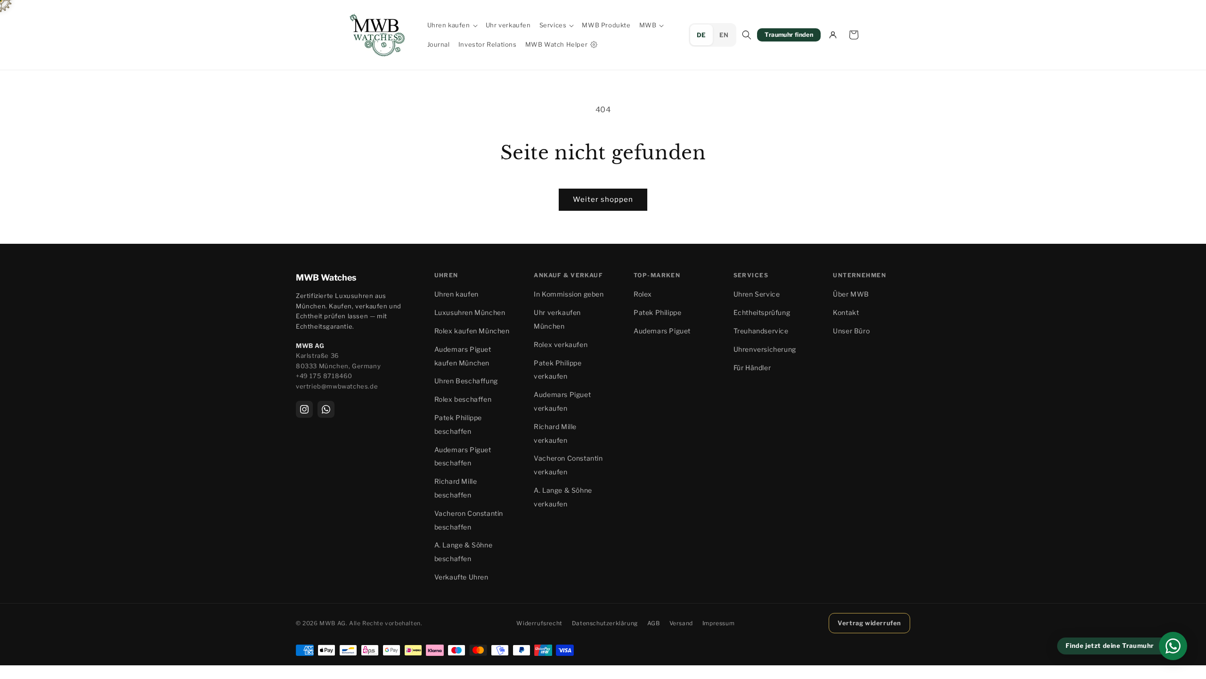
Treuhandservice (761, 331)
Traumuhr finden (789, 34)
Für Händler (752, 368)
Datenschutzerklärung (605, 623)
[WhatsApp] (326, 409)
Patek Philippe (657, 312)
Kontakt (846, 312)
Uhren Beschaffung (466, 381)
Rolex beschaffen (463, 399)
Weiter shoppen (603, 199)
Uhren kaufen (456, 294)
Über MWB (851, 294)
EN (724, 35)
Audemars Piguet (662, 331)
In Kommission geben (568, 294)
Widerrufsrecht (539, 623)
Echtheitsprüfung (761, 312)
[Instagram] (304, 409)
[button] (452, 25)
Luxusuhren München (469, 312)
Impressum (718, 623)
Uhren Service (756, 294)
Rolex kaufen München (472, 331)
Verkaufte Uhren (461, 577)
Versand (681, 623)
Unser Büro (851, 331)
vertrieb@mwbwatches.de (337, 386)
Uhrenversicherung (764, 349)
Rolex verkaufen (560, 344)
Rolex (643, 294)
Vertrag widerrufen (869, 623)
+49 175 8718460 (324, 376)
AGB (653, 623)
